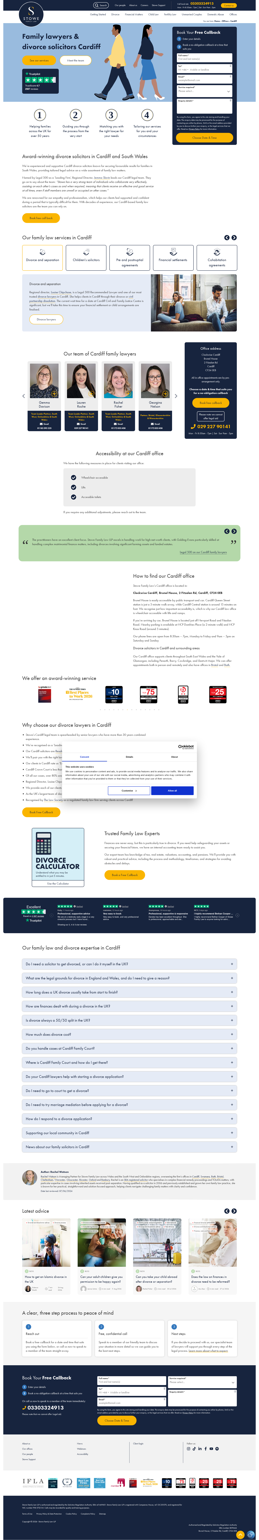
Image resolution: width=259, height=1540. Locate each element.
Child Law (153, 14)
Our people (120, 5)
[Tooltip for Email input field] (230, 76)
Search (103, 5)
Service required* (186, 87)
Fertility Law (170, 14)
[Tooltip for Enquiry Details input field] (230, 100)
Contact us (229, 5)
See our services (39, 60)
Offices (233, 14)
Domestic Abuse (215, 14)
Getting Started (98, 14)
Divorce (115, 14)
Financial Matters (134, 14)
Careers (144, 5)
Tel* (203, 66)
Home (217, 21)
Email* (203, 76)
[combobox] (183, 68)
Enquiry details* (203, 100)
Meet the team (75, 60)
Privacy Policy (194, 129)
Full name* (183, 55)
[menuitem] (98, 15)
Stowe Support (158, 5)
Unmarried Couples (192, 14)
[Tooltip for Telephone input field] (230, 66)
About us (133, 5)
